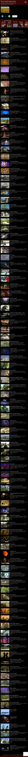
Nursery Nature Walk (14, 702)
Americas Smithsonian (15, 111)
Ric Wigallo (12, 190)
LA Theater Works (14, 616)
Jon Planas (12, 565)
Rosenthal (12, 463)
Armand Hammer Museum (15, 154)
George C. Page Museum (15, 118)
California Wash (13, 175)
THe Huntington (13, 226)
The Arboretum (13, 363)
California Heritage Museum (16, 580)
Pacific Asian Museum (14, 623)
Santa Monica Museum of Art (16, 406)
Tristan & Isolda (13, 348)
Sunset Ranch (13, 427)
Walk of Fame (13, 391)
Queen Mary (12, 183)
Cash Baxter (12, 544)
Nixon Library (13, 594)
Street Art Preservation (15, 515)
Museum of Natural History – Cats (17, 312)
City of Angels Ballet (14, 38)
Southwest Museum (14, 341)
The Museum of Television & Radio (17, 478)
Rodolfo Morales (13, 608)
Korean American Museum (15, 572)
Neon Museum (13, 420)
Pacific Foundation (14, 233)
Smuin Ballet (12, 399)
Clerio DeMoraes (13, 81)
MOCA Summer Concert (15, 276)
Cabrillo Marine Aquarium (15, 197)
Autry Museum (13, 370)
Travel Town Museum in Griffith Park (18, 384)
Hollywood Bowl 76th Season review (18, 738)
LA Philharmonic (13, 536)
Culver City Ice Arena (14, 666)
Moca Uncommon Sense (15, 413)
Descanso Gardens (14, 587)
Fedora (11, 262)
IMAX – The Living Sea (15, 305)
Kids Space (12, 247)
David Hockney (13, 66)
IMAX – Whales (13, 709)
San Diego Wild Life (14, 695)
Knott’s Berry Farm (14, 103)
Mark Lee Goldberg (14, 731)
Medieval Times (13, 652)
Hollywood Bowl (13, 716)
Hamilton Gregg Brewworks (16, 449)
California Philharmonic (15, 52)
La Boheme (12, 132)
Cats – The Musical (14, 45)
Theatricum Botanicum (15, 680)
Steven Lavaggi (13, 298)
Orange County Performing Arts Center (18, 327)
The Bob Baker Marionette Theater (17, 88)
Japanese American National (16, 529)
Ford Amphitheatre (14, 161)
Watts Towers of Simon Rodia (16, 485)
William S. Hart (13, 219)
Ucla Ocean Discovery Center (16, 377)
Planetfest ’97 (13, 551)
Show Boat (12, 139)
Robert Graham (13, 724)
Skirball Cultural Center (15, 168)
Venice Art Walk (13, 673)
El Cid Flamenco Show (15, 637)
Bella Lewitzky (13, 688)
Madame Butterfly (14, 211)
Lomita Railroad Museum (15, 147)
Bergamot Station (14, 435)
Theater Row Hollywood (15, 630)
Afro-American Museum (15, 558)
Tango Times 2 (13, 745)
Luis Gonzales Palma (14, 59)
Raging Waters (13, 204)
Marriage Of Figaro (14, 283)
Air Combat (12, 255)
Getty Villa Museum (14, 240)
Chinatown (12, 334)
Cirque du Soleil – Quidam (15, 659)
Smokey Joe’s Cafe (14, 471)
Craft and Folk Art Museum (16, 291)
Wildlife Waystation (14, 601)
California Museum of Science (16, 355)
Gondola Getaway (14, 442)
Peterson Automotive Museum (16, 30)
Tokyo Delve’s (13, 508)
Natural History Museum (15, 456)
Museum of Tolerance (14, 644)
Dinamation (12, 319)
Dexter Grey (12, 522)
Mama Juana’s (13, 125)
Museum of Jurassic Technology (17, 500)
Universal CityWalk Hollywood (16, 74)
